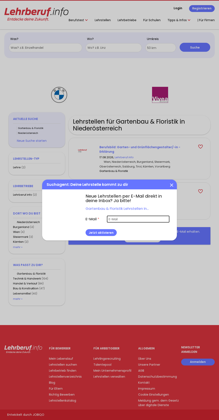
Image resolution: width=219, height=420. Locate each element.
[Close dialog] (171, 185)
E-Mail (92, 219)
